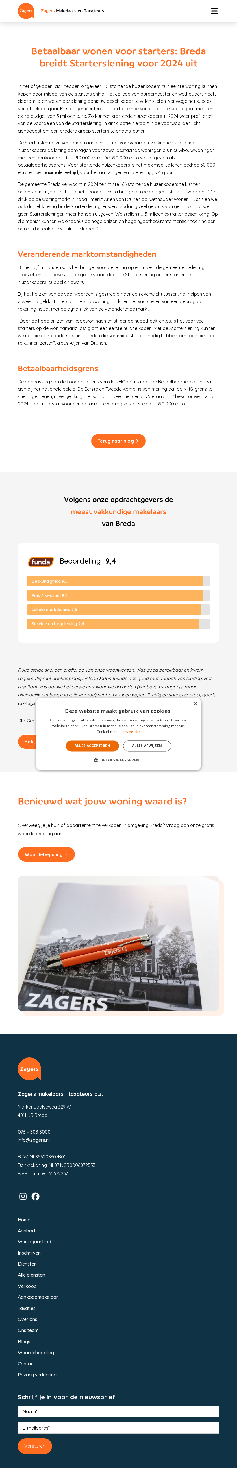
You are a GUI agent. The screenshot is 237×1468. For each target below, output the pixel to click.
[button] (118, 760)
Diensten (27, 1264)
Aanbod (26, 1231)
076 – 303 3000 (34, 1132)
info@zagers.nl (34, 1140)
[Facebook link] (35, 1196)
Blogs (24, 1341)
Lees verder (130, 731)
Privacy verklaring (37, 1375)
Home (24, 1220)
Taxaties (27, 1308)
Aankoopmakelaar (38, 1297)
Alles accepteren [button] (92, 745)
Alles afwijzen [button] (147, 745)
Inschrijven (29, 1253)
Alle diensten (31, 1275)
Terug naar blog (116, 441)
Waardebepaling (44, 854)
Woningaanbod (34, 1242)
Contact (26, 1364)
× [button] (195, 704)
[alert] (118, 734)
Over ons (27, 1319)
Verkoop (27, 1286)
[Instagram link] (23, 1196)
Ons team (28, 1330)
